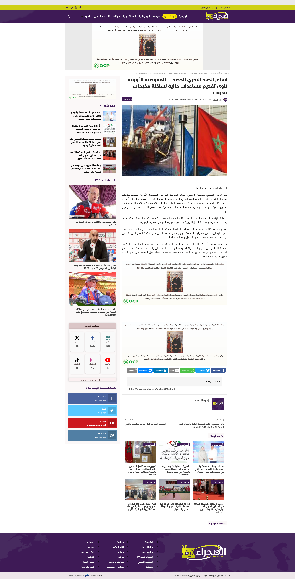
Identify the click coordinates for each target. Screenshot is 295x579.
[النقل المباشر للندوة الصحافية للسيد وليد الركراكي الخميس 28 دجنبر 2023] (92, 245)
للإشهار (215, 7)
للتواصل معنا (225, 7)
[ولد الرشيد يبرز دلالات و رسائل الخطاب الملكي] (92, 202)
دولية (121, 551)
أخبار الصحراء (170, 16)
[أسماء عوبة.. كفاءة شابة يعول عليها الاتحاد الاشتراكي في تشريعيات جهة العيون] (208, 452)
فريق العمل (205, 7)
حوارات (116, 16)
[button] (218, 370)
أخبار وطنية (144, 16)
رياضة (121, 556)
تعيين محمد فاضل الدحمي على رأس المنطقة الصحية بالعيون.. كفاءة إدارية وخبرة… (85, 141)
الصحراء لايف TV (145, 556)
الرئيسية (183, 16)
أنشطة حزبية (129, 16)
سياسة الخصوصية (115, 566)
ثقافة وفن (118, 547)
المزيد (87, 16)
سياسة (156, 16)
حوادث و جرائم (116, 561)
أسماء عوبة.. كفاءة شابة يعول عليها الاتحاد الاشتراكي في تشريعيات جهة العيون (85, 115)
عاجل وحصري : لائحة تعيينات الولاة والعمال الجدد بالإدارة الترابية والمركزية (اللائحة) (201, 425)
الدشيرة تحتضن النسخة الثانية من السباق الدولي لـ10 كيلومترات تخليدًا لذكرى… (85, 155)
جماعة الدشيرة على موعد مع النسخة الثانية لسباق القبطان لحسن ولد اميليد (86, 168)
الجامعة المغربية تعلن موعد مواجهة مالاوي (145, 424)
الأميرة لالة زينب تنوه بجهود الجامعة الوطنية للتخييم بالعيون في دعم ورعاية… (86, 128)
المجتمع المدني (102, 16)
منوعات (149, 566)
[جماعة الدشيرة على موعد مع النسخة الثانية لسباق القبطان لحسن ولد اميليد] (174, 489)
